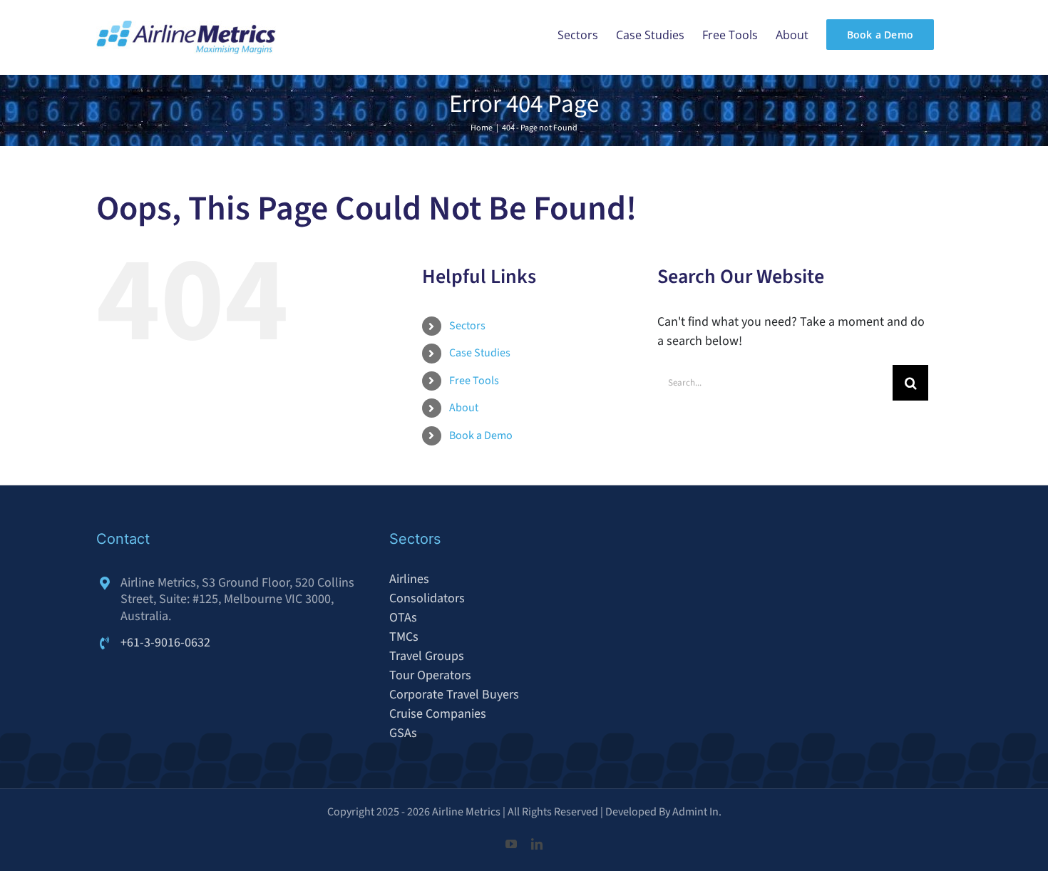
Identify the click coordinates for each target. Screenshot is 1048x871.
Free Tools (474, 380)
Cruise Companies (437, 714)
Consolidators (427, 598)
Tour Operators (430, 675)
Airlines (409, 579)
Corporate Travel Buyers (454, 695)
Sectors (467, 326)
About (463, 408)
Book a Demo (481, 435)
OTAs (403, 618)
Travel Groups (426, 656)
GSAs (403, 733)
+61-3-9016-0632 (165, 642)
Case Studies (479, 353)
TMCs (403, 637)
